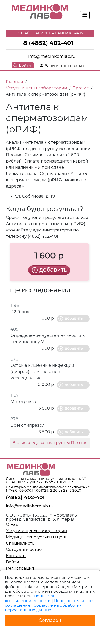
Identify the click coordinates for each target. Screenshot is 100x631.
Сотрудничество (24, 549)
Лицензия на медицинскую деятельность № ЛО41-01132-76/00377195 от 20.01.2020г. (46, 480)
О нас (12, 524)
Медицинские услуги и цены (37, 537)
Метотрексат (24, 401)
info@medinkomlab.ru (52, 56)
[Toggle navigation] (85, 15)
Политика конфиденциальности (29, 598)
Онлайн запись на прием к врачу (50, 33)
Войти (25, 65)
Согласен (50, 620)
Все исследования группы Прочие (50, 442)
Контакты (16, 555)
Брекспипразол (27, 425)
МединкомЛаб (40, 12)
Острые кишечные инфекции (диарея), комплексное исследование (42, 372)
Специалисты (20, 543)
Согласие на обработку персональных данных (43, 607)
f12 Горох (19, 311)
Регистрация (20, 568)
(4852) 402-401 (25, 497)
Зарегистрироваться (65, 66)
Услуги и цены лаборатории (36, 530)
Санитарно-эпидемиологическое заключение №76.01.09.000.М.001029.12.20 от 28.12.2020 (48, 488)
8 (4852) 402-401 (48, 42)
